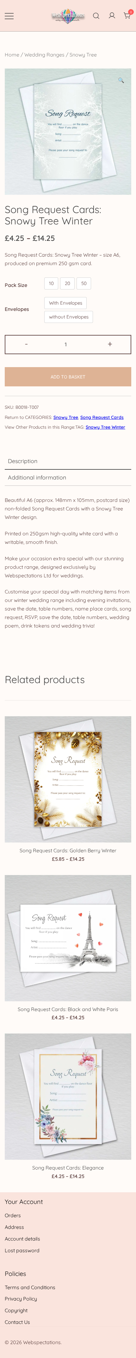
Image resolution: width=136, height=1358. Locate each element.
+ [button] (110, 343)
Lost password (22, 1250)
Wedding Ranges (44, 54)
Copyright (16, 1310)
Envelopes (17, 309)
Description (22, 461)
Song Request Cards (102, 417)
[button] (121, 80)
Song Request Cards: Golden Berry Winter (68, 850)
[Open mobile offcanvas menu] (9, 15)
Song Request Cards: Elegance (68, 1167)
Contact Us (17, 1322)
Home (12, 54)
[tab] (68, 461)
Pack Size (16, 285)
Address (14, 1227)
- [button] (26, 343)
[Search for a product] (96, 15)
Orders (13, 1215)
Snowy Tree (83, 54)
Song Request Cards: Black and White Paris (68, 1009)
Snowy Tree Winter (105, 427)
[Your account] (112, 16)
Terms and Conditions (30, 1287)
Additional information (37, 477)
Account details (22, 1239)
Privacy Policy (21, 1298)
